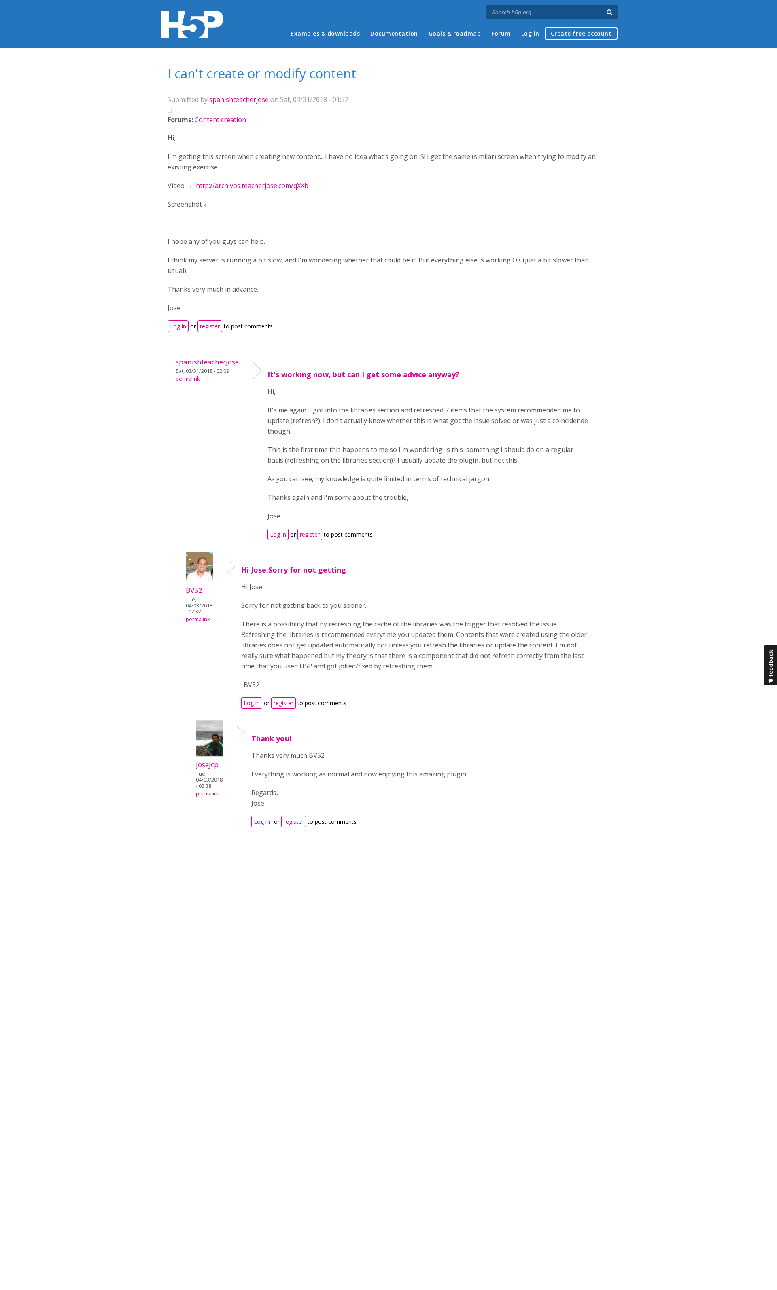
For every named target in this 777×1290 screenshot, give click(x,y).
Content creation (220, 119)
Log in (530, 33)
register (210, 326)
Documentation (394, 33)
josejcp (207, 764)
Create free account (581, 33)
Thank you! (271, 738)
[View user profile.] (199, 579)
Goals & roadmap (455, 33)
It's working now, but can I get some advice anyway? (363, 374)
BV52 (194, 590)
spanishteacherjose (239, 99)
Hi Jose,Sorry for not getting (293, 570)
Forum (501, 33)
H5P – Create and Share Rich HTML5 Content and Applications (192, 24)
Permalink (188, 378)
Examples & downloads (325, 33)
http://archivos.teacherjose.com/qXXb (252, 185)
